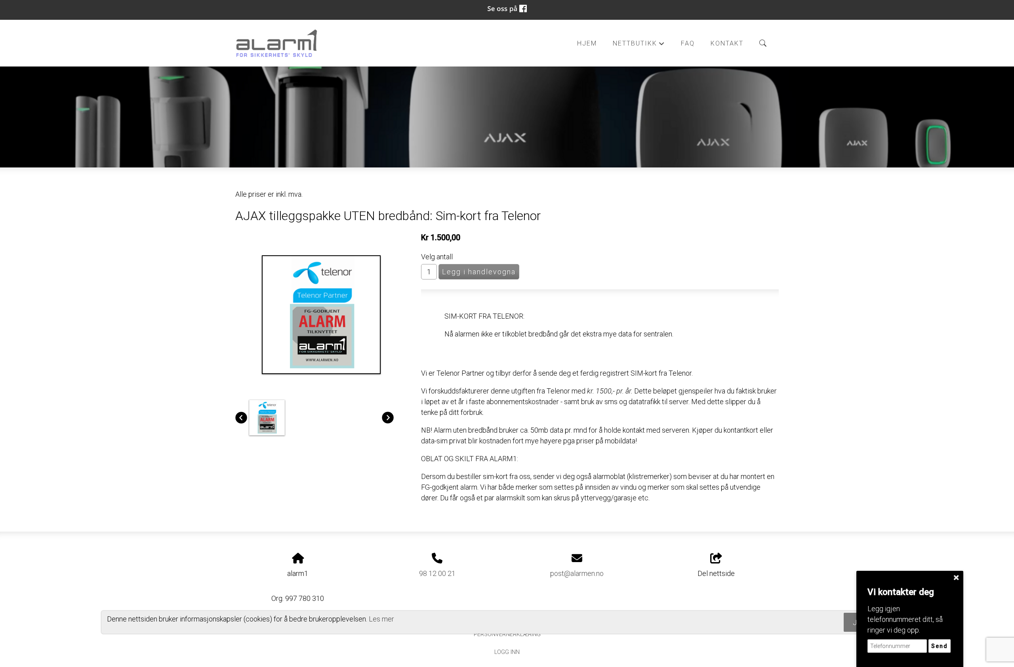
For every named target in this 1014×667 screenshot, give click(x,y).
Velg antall (437, 257)
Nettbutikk (639, 45)
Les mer (381, 618)
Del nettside (716, 573)
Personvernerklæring (507, 634)
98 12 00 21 (437, 573)
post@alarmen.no (577, 573)
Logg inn (507, 652)
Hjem (587, 43)
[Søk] (763, 43)
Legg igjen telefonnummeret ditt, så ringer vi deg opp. (905, 619)
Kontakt (727, 43)
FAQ (688, 43)
